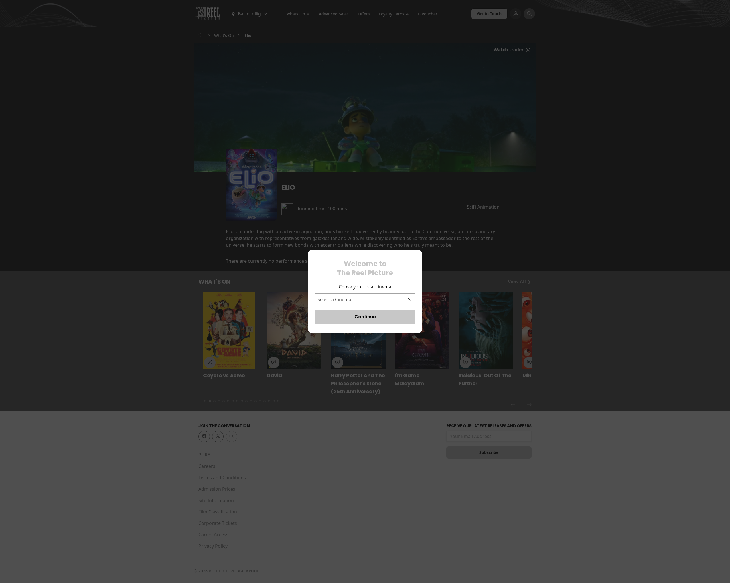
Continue (365, 316)
